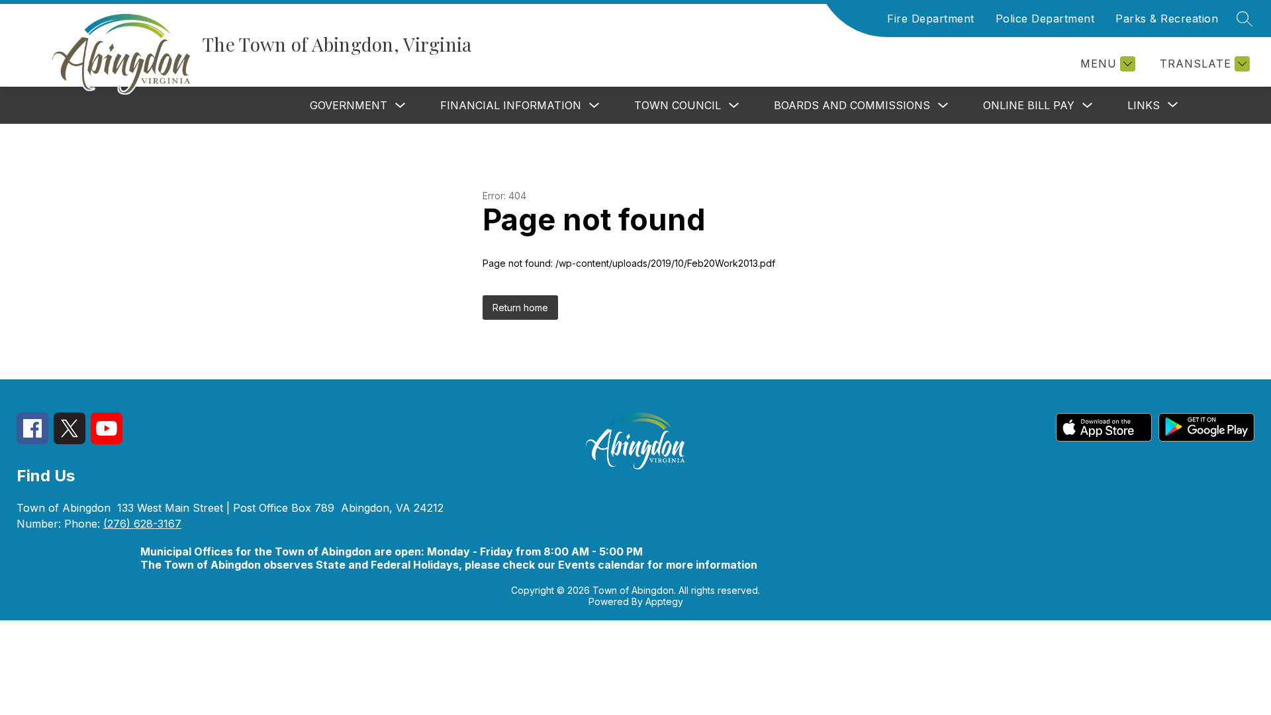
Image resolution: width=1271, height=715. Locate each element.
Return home (520, 307)
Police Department (1045, 18)
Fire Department (930, 18)
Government (348, 105)
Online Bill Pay (1028, 105)
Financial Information (510, 105)
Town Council (677, 105)
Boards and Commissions (852, 105)
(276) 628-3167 (142, 523)
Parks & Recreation (1166, 18)
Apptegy (664, 601)
